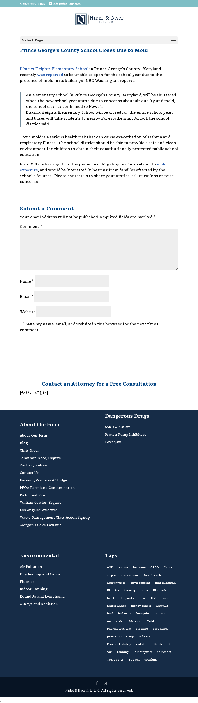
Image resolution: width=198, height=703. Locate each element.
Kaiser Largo (116, 605)
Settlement (162, 644)
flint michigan (165, 582)
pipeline (142, 628)
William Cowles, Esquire (40, 502)
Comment (31, 226)
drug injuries (116, 582)
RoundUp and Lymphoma (42, 596)
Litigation (161, 613)
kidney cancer (141, 605)
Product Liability (119, 644)
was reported (50, 74)
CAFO (154, 567)
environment (140, 582)
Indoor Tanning (34, 589)
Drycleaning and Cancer (41, 574)
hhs (142, 598)
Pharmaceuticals (119, 628)
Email (26, 296)
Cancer (169, 567)
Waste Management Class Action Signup (55, 517)
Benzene (139, 567)
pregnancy (161, 628)
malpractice (115, 621)
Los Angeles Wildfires (38, 510)
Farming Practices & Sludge (43, 480)
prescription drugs (120, 636)
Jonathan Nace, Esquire (40, 458)
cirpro (111, 575)
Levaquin (113, 442)
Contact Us (29, 473)
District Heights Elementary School (54, 68)
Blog (24, 443)
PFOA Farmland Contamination (47, 488)
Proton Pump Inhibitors (125, 434)
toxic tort (164, 652)
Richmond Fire (32, 495)
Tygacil (134, 659)
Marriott (135, 621)
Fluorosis (160, 590)
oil (161, 621)
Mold (150, 621)
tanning (123, 652)
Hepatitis (128, 598)
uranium (150, 659)
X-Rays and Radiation (39, 604)
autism (123, 567)
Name (27, 281)
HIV (153, 598)
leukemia (124, 613)
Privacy (144, 636)
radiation (142, 644)
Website (27, 311)
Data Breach (152, 575)
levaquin (142, 613)
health (111, 598)
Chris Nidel (29, 450)
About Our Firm (33, 435)
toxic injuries (143, 652)
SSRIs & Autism (118, 427)
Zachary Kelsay (33, 465)
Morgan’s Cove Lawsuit (40, 525)
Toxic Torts (115, 659)
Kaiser (165, 598)
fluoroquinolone (136, 590)
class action (129, 575)
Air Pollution (31, 566)
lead (110, 613)
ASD (110, 567)
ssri (109, 652)
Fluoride (27, 581)
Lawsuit (162, 605)
